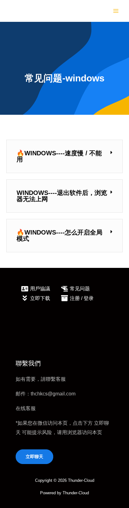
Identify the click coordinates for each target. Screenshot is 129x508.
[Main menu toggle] (116, 11)
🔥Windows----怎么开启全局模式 (59, 235)
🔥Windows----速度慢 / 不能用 (59, 156)
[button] (64, 156)
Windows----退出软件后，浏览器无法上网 (62, 195)
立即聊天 (34, 456)
